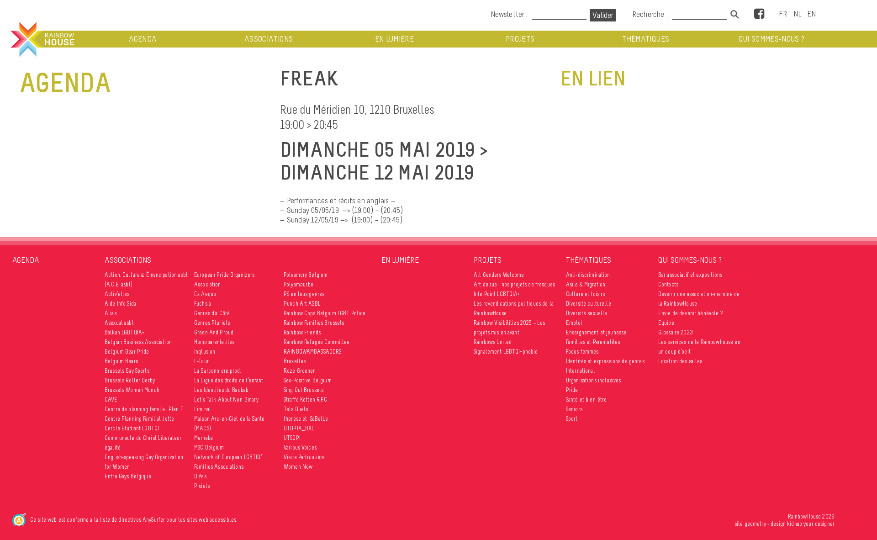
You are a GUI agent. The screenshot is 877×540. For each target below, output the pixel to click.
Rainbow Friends (302, 332)
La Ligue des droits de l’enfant (228, 380)
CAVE (111, 399)
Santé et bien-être (586, 399)
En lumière (394, 39)
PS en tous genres (304, 294)
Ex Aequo (205, 294)
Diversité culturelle (588, 303)
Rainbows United (493, 342)
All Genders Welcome (499, 274)
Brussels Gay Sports (127, 370)
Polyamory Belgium (306, 274)
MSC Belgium (209, 447)
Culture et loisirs (585, 294)
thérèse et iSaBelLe (306, 418)
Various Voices (300, 447)
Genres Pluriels (212, 322)
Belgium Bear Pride (127, 351)
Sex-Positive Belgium (308, 380)
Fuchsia (202, 303)
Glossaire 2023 (675, 332)
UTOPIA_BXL (299, 428)
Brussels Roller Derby (130, 380)
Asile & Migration (585, 284)
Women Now (298, 466)
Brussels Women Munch (132, 389)
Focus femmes (582, 351)
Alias (110, 313)
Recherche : (651, 14)
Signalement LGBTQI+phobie (506, 351)
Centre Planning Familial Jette (139, 418)
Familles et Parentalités (593, 342)
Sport (572, 418)
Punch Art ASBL (302, 303)
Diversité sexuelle (587, 313)
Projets (520, 39)
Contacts (668, 284)
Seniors (574, 409)
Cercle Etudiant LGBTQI (132, 428)
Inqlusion (204, 351)
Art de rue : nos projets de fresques (514, 284)
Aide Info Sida (120, 303)
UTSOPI (292, 437)
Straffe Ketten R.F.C (305, 399)
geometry (755, 523)
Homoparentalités (214, 342)
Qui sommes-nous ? (772, 39)
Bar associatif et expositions (690, 274)
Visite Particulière (304, 457)
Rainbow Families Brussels (314, 322)
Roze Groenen (300, 370)
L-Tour (201, 361)
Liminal (202, 409)
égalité (113, 447)
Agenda (143, 39)
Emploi (574, 322)
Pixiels (202, 485)
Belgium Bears (121, 361)
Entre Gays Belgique (128, 476)
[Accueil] (41, 39)
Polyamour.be (299, 284)
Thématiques (645, 39)
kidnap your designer (811, 523)
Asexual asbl (119, 322)
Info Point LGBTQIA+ (497, 294)
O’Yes (200, 476)
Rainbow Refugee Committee (317, 342)
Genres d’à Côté (212, 313)
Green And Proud (213, 332)
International (580, 370)
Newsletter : (509, 14)
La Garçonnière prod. (217, 370)
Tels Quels (296, 409)
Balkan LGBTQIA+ (124, 332)
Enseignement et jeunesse (596, 332)
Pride (572, 389)
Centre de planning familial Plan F (144, 409)
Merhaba (203, 437)
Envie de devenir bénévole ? (690, 313)
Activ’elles (117, 294)
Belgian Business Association (138, 342)
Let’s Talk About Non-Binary (226, 399)
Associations (268, 39)
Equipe (666, 322)
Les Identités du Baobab (221, 389)
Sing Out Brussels (303, 389)
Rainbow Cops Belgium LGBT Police (324, 313)
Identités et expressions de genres (605, 361)
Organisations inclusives (593, 380)
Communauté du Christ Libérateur (143, 437)
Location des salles (680, 361)
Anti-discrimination (588, 274)
